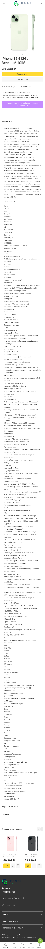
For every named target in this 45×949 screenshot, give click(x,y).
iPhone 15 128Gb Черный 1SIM (31, 856)
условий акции (18, 95)
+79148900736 (22, 105)
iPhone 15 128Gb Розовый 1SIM (9, 856)
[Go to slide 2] (22, 54)
